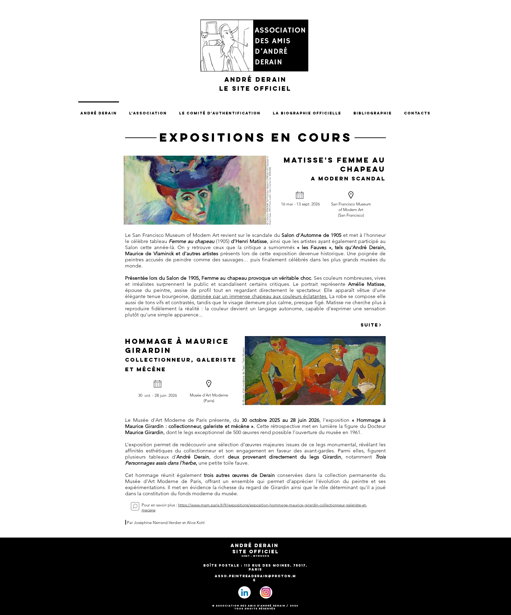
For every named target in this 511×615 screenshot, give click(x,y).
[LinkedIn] (244, 592)
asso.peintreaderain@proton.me (255, 578)
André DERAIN (255, 79)
